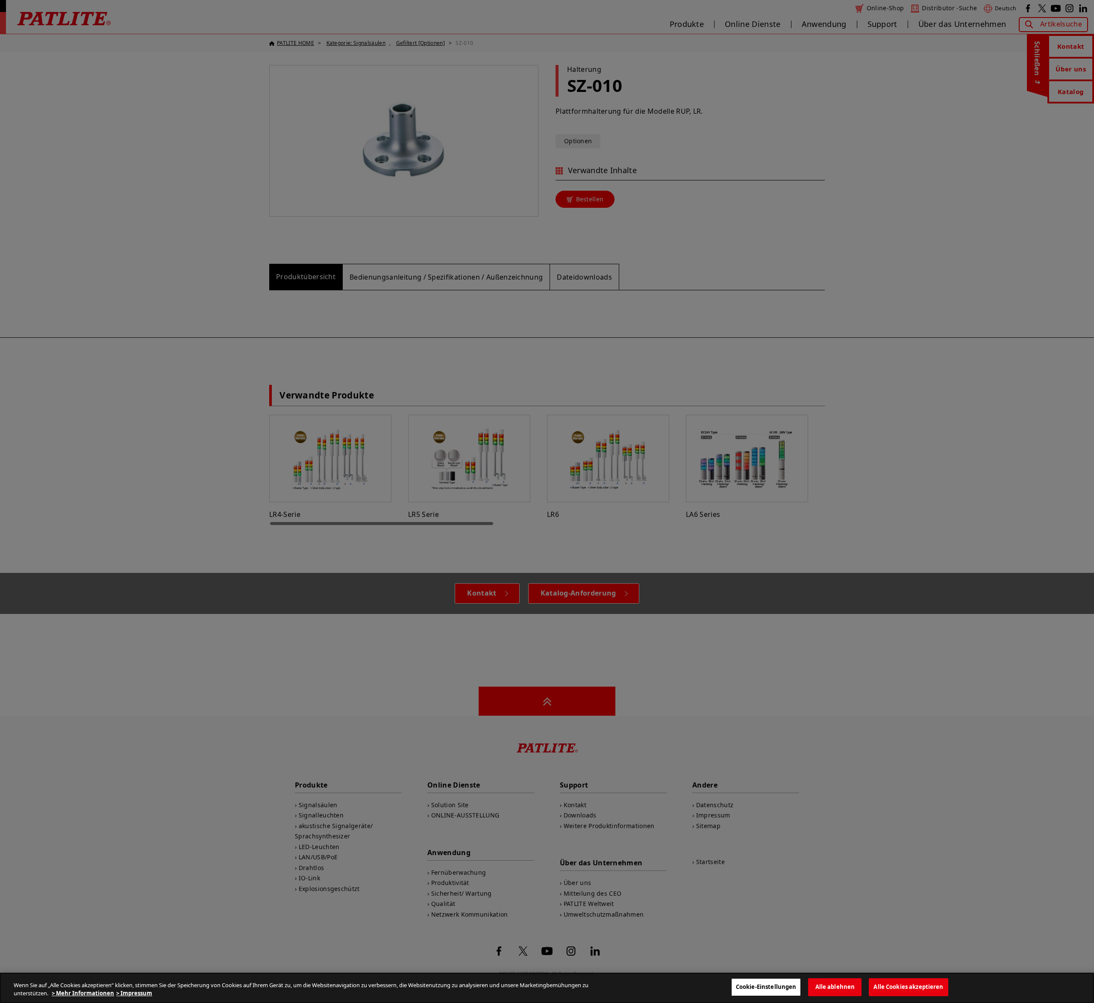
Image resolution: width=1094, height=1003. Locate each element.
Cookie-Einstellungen (766, 987)
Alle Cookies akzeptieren (908, 987)
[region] (547, 988)
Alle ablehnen (835, 987)
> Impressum (134, 993)
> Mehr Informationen (83, 993)
